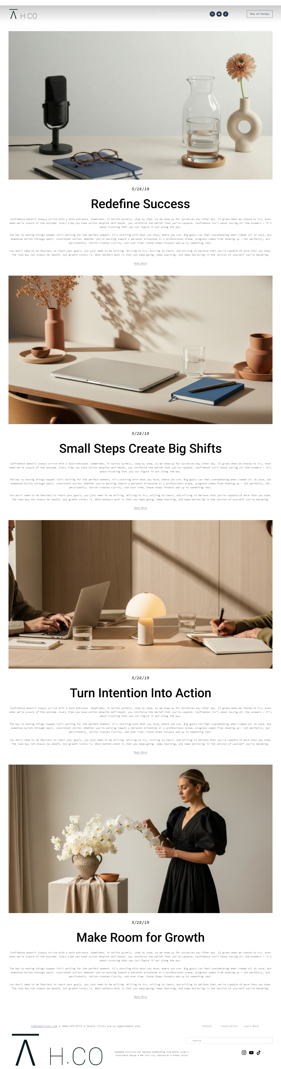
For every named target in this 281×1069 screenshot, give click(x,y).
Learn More (251, 1026)
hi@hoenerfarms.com (44, 1026)
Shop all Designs (259, 14)
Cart (237, 13)
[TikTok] (225, 14)
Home (161, 13)
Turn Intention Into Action (140, 693)
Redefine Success (140, 204)
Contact (207, 1026)
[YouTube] (219, 14)
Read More (140, 263)
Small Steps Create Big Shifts (140, 448)
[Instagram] (212, 14)
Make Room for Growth (140, 937)
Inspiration (229, 1026)
